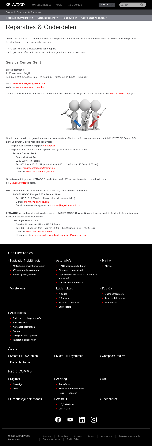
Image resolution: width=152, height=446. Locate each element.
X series (63, 294)
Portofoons (65, 384)
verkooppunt (49, 145)
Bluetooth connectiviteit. (71, 270)
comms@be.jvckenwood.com (65, 205)
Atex (105, 379)
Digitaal (15, 379)
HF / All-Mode (66, 404)
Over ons (47, 436)
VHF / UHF (64, 409)
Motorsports (106, 436)
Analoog (61, 379)
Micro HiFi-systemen (69, 356)
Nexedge (17, 384)
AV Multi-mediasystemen (26, 270)
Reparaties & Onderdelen (29, 12)
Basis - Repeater (68, 393)
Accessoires (18, 313)
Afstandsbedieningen (24, 327)
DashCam (108, 288)
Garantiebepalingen (47, 17)
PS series (64, 298)
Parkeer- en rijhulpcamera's (27, 318)
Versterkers (17, 288)
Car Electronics (41, 5)
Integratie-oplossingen (24, 340)
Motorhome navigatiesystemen (29, 266)
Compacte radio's (113, 356)
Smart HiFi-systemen (24, 356)
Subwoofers (65, 307)
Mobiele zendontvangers (71, 388)
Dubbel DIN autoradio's (71, 282)
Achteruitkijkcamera (115, 298)
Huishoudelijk (69, 17)
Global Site (62, 436)
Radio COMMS (74, 5)
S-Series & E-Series (69, 302)
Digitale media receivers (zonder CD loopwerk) (78, 276)
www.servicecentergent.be (30, 87)
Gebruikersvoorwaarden (129, 436)
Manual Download (119, 93)
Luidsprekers (64, 288)
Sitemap (78, 436)
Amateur (61, 399)
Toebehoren (111, 302)
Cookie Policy (72, 439)
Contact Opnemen (51, 439)
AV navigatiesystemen (24, 274)
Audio (59, 5)
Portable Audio (20, 362)
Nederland (107, 4)
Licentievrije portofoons (26, 399)
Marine (106, 261)
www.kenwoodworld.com (39, 231)
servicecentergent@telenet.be (29, 83)
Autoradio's (63, 261)
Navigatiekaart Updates (25, 335)
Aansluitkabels (20, 322)
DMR (15, 388)
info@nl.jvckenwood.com (36, 202)
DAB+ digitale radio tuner (72, 266)
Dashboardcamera (114, 294)
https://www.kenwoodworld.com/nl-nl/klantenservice (59, 235)
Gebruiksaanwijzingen (93, 17)
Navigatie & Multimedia (25, 261)
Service (9, 12)
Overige (17, 331)
